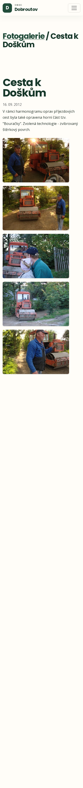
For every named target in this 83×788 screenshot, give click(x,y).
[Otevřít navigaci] (74, 8)
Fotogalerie (23, 36)
